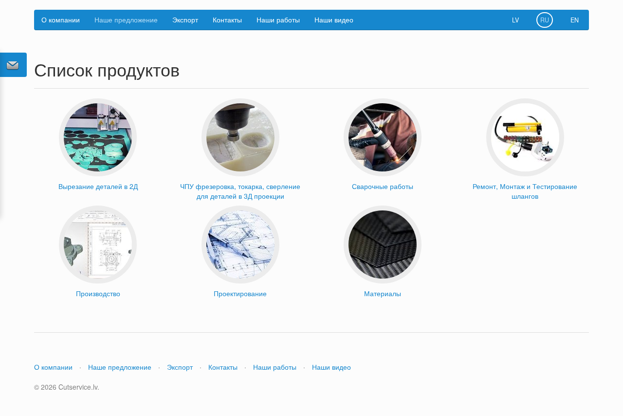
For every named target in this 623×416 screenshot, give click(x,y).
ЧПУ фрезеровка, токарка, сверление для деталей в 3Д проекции (240, 191)
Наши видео (333, 19)
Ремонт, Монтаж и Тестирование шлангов (525, 191)
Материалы (382, 293)
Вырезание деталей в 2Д (98, 186)
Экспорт (185, 19)
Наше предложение (126, 19)
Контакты (227, 19)
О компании (60, 19)
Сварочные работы (382, 186)
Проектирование (240, 293)
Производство (98, 293)
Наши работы (278, 19)
